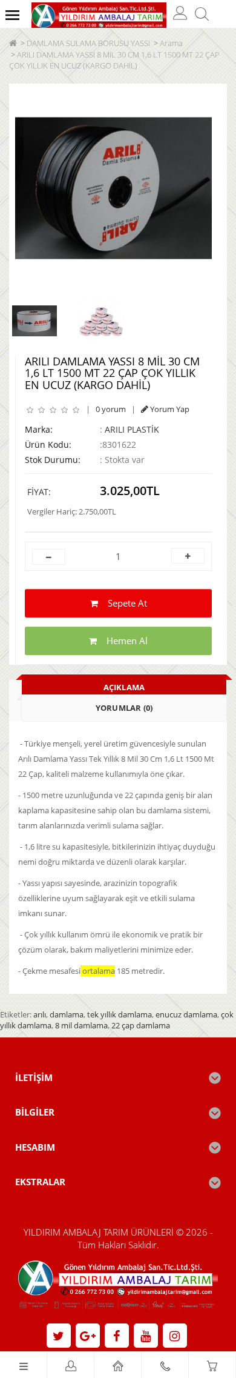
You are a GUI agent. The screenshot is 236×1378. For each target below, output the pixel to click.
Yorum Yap (168, 409)
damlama (67, 1014)
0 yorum (111, 409)
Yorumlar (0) (124, 707)
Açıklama (124, 687)
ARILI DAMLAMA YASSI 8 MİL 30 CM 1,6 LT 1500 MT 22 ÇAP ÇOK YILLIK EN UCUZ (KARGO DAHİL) (114, 60)
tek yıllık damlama (119, 1014)
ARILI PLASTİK (132, 429)
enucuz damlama (186, 1014)
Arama (171, 43)
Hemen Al (122, 640)
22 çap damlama (140, 1025)
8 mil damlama (81, 1025)
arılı (39, 1014)
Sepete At (122, 603)
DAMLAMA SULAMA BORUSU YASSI (88, 43)
